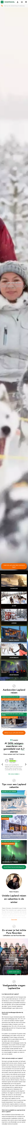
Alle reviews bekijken (13, 774)
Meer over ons (14, 972)
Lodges (14, 623)
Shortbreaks (14, 657)
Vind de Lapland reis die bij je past (14, 566)
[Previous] (2, 764)
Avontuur (14, 588)
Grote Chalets (14, 640)
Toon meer (14, 919)
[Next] (25, 764)
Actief (14, 606)
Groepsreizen (14, 675)
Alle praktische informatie (14, 867)
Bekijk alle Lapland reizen (14, 733)
